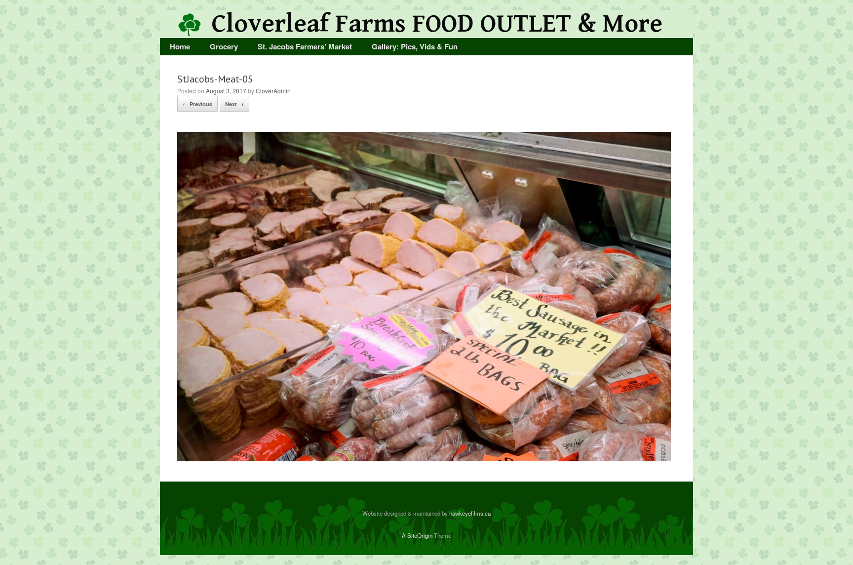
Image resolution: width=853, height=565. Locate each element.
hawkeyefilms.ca (470, 513)
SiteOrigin (419, 535)
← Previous (197, 104)
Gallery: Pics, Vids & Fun (415, 46)
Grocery (224, 46)
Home (180, 46)
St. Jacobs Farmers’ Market (305, 46)
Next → (234, 104)
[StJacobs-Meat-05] (424, 458)
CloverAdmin (273, 90)
